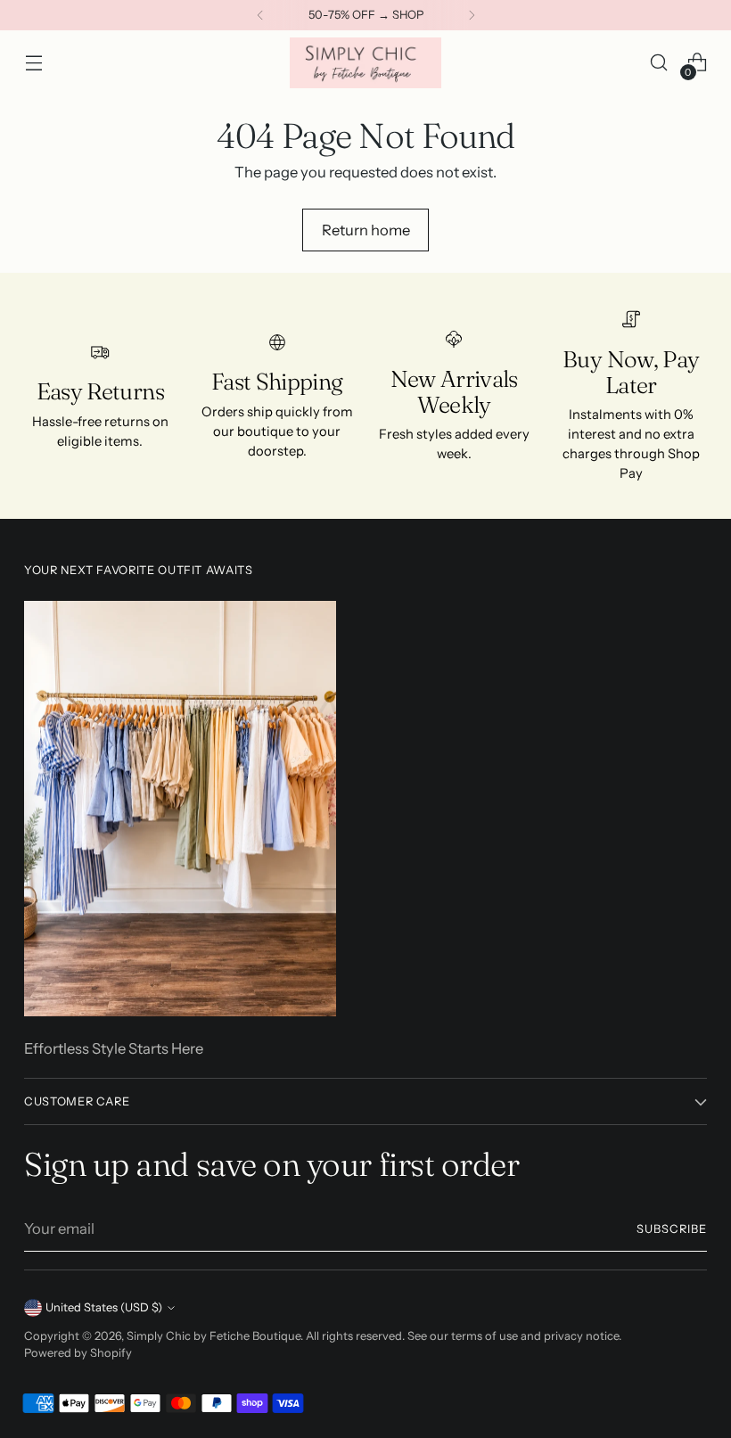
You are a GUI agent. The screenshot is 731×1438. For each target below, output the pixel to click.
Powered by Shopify (78, 1353)
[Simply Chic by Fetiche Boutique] (365, 62)
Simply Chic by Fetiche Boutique (213, 1336)
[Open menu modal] (33, 63)
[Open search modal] (659, 63)
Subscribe (672, 1229)
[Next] (471, 15)
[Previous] (260, 15)
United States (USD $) (103, 1307)
